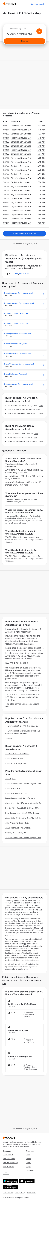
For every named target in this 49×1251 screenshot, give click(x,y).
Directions (30, 1171)
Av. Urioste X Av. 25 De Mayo (17, 754)
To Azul (8, 738)
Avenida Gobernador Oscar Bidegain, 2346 (23, 783)
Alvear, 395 (10, 803)
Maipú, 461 (26, 813)
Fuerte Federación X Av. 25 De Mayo (20, 798)
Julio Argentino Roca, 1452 (16, 823)
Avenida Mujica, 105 (13, 788)
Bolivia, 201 (10, 808)
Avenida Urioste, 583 (14, 758)
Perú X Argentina (12, 813)
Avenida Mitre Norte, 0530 (16, 793)
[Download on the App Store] (26, 1181)
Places (28, 1159)
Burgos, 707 (10, 833)
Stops (28, 1167)
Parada (36, 813)
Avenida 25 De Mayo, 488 (27, 808)
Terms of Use (8, 1193)
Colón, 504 (20, 818)
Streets (28, 1163)
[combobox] (24, 29)
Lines (28, 1155)
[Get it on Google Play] (10, 1181)
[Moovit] (9, 4)
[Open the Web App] (10, 1187)
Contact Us (31, 1193)
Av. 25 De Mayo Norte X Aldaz (17, 828)
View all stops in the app (24, 233)
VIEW (41, 406)
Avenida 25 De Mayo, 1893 (16, 763)
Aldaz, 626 (9, 818)
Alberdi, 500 (10, 779)
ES (6, 1172)
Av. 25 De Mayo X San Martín (29, 803)
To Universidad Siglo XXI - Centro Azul (21, 726)
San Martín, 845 (34, 818)
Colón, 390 (22, 833)
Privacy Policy (20, 1193)
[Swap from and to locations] (39, 31)
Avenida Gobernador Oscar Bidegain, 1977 (23, 838)
